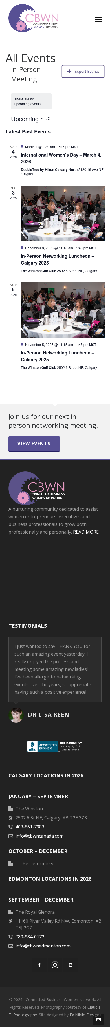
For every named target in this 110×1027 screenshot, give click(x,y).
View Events (34, 443)
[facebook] (39, 965)
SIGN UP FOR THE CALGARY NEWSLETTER (55, 556)
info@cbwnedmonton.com (43, 946)
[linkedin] (70, 965)
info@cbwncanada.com (39, 836)
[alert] (31, 101)
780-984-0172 (30, 937)
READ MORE (86, 532)
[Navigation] (98, 19)
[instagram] (55, 965)
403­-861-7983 (30, 827)
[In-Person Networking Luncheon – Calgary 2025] (63, 213)
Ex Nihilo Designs (85, 1014)
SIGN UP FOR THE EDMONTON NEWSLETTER (55, 585)
